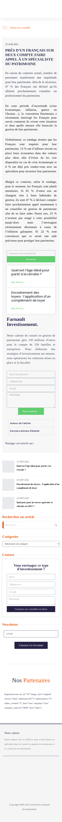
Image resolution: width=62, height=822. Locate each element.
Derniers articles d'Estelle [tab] (24, 430)
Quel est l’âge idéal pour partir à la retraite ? (30, 272)
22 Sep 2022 (23, 461)
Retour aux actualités (20, 27)
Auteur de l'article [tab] (20, 423)
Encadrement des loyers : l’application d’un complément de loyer (31, 296)
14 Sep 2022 (23, 498)
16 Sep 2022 (23, 480)
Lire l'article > (18, 282)
